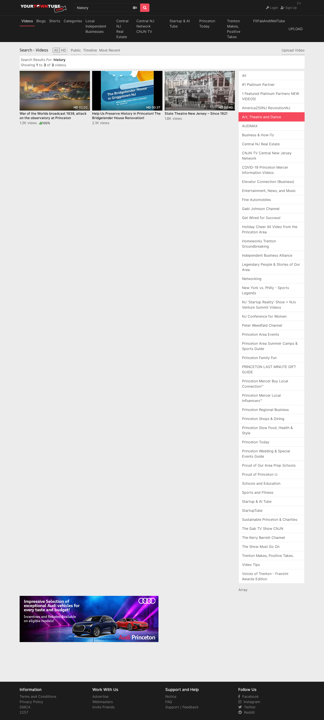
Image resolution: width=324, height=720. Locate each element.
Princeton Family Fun (259, 357)
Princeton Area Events (260, 334)
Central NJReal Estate (122, 29)
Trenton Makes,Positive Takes (233, 29)
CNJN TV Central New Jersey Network (267, 155)
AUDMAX (249, 126)
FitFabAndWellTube (269, 21)
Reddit (248, 712)
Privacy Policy (31, 702)
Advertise (100, 696)
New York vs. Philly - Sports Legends (265, 290)
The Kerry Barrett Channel (263, 537)
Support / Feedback (182, 707)
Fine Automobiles (256, 199)
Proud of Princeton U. (260, 474)
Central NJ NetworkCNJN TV (145, 26)
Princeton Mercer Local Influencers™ (261, 398)
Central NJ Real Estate (261, 144)
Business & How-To (258, 135)
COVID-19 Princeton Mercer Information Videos (265, 170)
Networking (251, 278)
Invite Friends (103, 707)
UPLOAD (296, 29)
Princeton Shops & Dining (263, 418)
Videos (27, 21)
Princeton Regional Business (265, 409)
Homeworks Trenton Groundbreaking (259, 244)
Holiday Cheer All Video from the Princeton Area (269, 229)
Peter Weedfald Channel (262, 325)
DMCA (25, 707)
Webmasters (102, 702)
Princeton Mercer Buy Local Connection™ (265, 384)
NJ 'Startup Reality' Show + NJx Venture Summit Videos (269, 304)
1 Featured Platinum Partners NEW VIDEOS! (270, 96)
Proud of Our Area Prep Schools (269, 465)
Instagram (250, 702)
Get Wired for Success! (261, 217)
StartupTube (252, 510)
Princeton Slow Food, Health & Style (267, 430)
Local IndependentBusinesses (96, 26)
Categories (73, 21)
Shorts (54, 21)
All (244, 75)
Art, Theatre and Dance (261, 117)
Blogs (41, 21)
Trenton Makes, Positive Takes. (268, 555)
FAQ (168, 702)
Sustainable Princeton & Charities (269, 519)
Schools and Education (261, 483)
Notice (170, 696)
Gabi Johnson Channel (260, 208)
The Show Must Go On (260, 546)
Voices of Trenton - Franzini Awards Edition (265, 576)
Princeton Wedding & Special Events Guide (266, 454)
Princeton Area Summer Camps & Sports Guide (270, 346)
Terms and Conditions (38, 696)
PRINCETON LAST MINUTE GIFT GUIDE (269, 369)
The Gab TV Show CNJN (262, 528)
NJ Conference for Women (264, 316)
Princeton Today (207, 23)
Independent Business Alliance (267, 255)
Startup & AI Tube (179, 23)
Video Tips (251, 564)
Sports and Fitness (257, 492)
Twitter (249, 707)
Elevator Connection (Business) (268, 181)
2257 (24, 712)
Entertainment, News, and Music (269, 190)
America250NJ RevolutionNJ (266, 108)
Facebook (249, 696)
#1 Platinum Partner (258, 84)
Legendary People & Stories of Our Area (271, 267)
